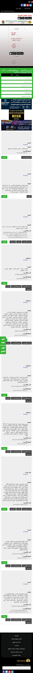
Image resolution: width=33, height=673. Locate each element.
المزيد (4, 157)
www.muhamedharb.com (21, 335)
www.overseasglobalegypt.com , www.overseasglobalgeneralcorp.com (18, 611)
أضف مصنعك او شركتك (13, 61)
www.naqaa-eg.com (22, 443)
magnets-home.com (22, 558)
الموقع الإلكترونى (27, 157)
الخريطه (13, 242)
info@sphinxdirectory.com (9, 11)
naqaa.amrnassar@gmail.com (19, 439)
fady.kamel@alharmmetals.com (19, 386)
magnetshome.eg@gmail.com (19, 553)
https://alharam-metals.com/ (20, 390)
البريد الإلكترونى (27, 242)
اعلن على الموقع (13, 33)
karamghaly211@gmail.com (20, 504)
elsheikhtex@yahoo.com (21, 274)
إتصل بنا (16, 56)
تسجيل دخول (27, 8)
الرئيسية (16, 29)
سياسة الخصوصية (16, 655)
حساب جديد (18, 8)
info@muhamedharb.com (20, 331)
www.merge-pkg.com (22, 152)
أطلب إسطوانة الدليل (14, 45)
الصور (29, 196)
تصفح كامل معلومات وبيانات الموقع (16, 39)
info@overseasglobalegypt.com (19, 606)
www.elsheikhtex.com (21, 278)
